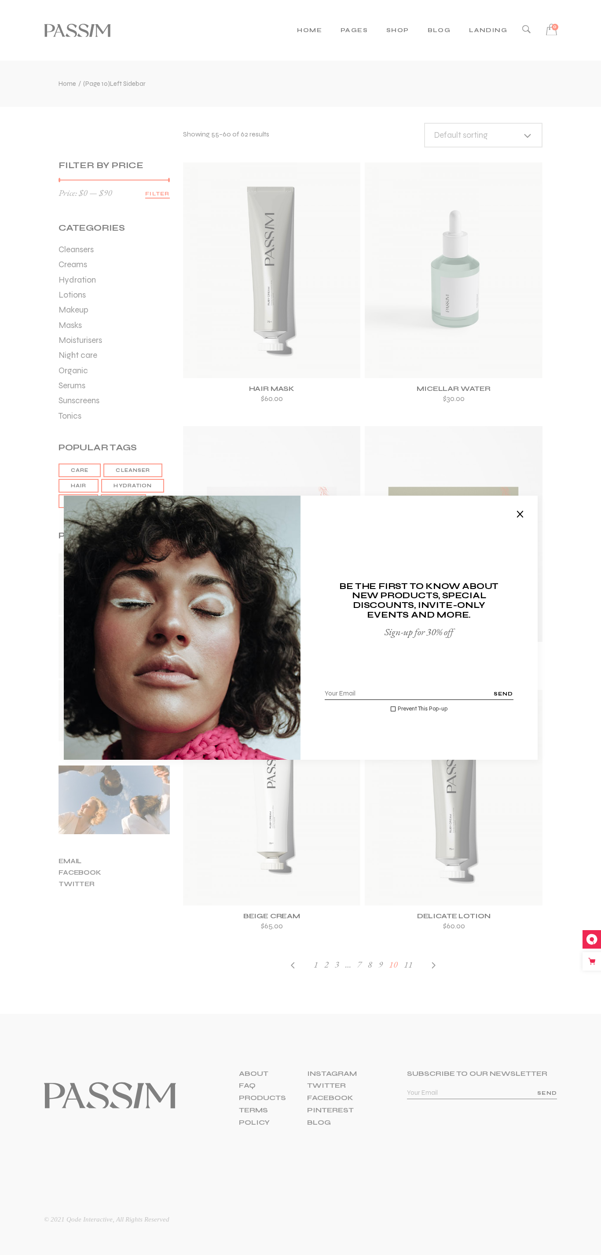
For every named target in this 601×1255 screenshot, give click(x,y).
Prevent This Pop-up (422, 709)
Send (503, 693)
